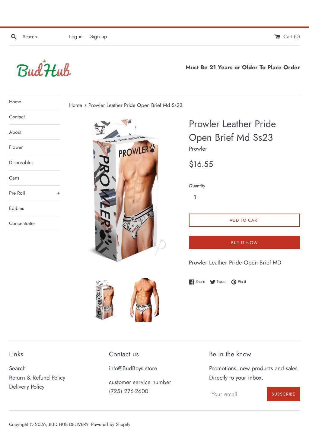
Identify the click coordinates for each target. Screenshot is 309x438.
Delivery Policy (26, 387)
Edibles (16, 208)
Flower (16, 147)
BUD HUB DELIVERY (68, 424)
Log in (76, 36)
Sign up (98, 36)
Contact (17, 116)
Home (15, 101)
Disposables (21, 162)
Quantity (197, 186)
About (15, 132)
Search (17, 368)
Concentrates (22, 223)
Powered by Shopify (110, 424)
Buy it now (244, 242)
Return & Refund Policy (37, 378)
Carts (14, 177)
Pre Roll (34, 192)
